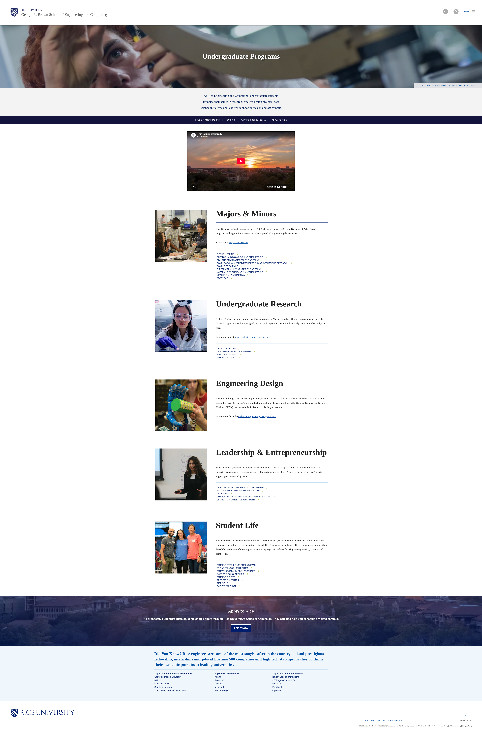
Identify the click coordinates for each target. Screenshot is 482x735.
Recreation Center (228, 580)
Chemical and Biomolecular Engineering (240, 257)
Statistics (222, 278)
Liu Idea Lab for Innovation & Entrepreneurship (244, 497)
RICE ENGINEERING (428, 85)
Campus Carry (467, 726)
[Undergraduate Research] (183, 326)
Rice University (31, 10)
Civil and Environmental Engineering (238, 260)
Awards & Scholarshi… (253, 120)
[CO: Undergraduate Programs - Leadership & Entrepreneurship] (183, 474)
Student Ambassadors (207, 120)
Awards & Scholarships (230, 574)
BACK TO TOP (466, 720)
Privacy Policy (443, 726)
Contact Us (396, 720)
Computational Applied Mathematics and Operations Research (252, 263)
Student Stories (226, 358)
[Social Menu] (445, 11)
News (385, 720)
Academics (443, 85)
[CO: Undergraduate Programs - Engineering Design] (183, 405)
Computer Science (227, 266)
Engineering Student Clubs (233, 568)
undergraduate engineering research (253, 337)
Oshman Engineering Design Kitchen (257, 416)
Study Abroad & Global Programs (236, 571)
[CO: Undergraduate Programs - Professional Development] (183, 547)
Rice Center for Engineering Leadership (240, 488)
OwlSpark (222, 494)
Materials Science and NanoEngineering (240, 272)
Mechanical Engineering (231, 275)
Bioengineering (225, 254)
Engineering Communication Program (238, 491)
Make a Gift (376, 720)
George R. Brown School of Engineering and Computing (64, 14)
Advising (230, 120)
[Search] (456, 11)
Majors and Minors (238, 242)
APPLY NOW (241, 628)
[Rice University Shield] (14, 12)
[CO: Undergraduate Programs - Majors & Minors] (183, 236)
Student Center (226, 577)
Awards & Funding (227, 355)
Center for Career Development (236, 500)
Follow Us (363, 720)
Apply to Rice (279, 120)
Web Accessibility (455, 726)
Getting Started (226, 349)
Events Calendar (227, 586)
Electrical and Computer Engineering (239, 269)
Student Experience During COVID (236, 565)
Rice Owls (222, 583)
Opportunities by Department (234, 352)
